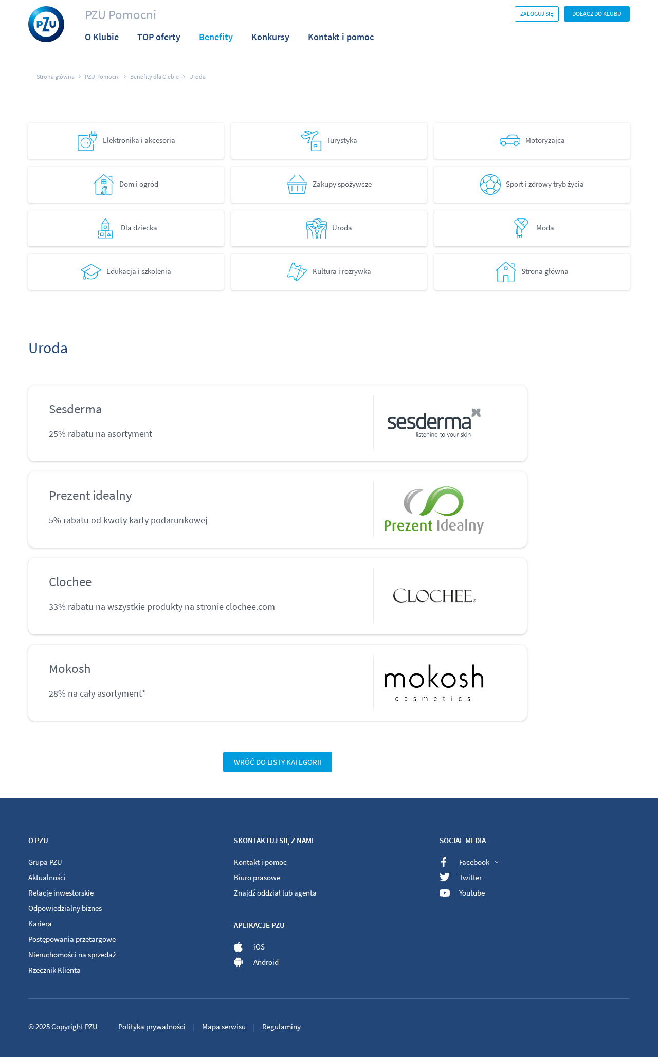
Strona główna (545, 271)
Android (266, 962)
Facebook (474, 862)
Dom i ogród (138, 183)
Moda (545, 227)
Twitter (470, 877)
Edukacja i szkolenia (138, 271)
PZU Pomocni (120, 14)
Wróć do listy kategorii (277, 762)
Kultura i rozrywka (342, 271)
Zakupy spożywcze (342, 183)
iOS (259, 947)
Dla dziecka (139, 227)
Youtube (472, 893)
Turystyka (341, 139)
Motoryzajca (545, 139)
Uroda (342, 227)
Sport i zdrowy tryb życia (545, 183)
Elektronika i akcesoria (139, 139)
